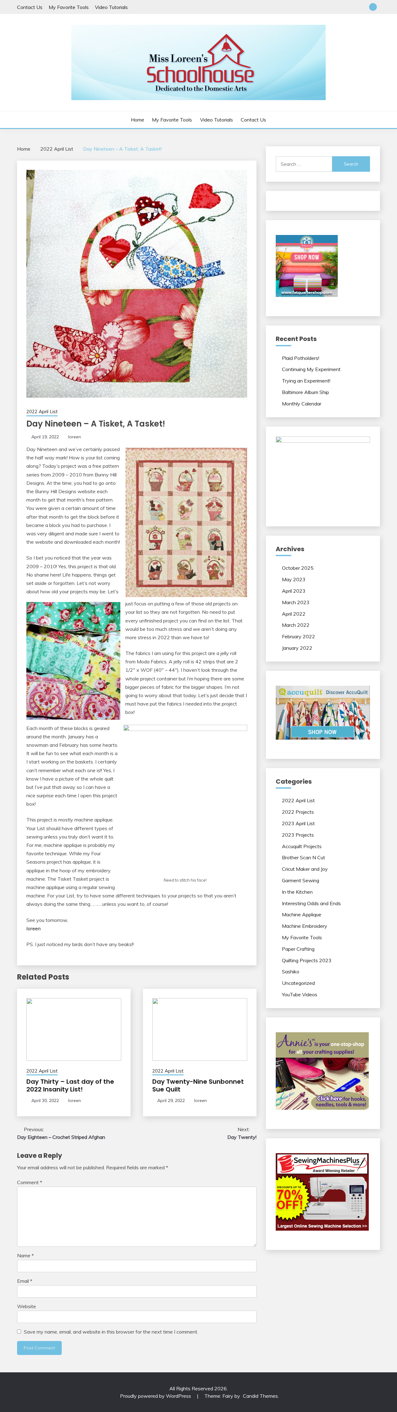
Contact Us (29, 7)
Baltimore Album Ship (305, 392)
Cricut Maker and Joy (305, 869)
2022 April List (42, 411)
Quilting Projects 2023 (307, 960)
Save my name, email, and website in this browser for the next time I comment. (111, 1332)
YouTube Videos (299, 994)
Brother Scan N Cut (303, 857)
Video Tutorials (111, 7)
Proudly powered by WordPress (156, 1396)
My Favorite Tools (69, 7)
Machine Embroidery (304, 926)
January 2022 (297, 648)
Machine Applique (301, 914)
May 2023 (294, 579)
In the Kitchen (297, 892)
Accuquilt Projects (302, 846)
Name (25, 1255)
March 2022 (296, 625)
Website (26, 1306)
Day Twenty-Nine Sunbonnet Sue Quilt (198, 1085)
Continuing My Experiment (311, 369)
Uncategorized (298, 983)
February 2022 (298, 636)
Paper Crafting (298, 949)
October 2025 (298, 568)
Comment (29, 1182)
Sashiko (290, 971)
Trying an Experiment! (306, 381)
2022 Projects (298, 812)
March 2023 (296, 602)
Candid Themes (260, 1396)
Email (24, 1281)
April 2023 (294, 591)
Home (137, 120)
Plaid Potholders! (300, 358)
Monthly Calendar (301, 404)
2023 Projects (298, 835)
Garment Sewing (300, 880)
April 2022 (294, 614)
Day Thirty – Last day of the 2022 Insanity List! (70, 1085)
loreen (74, 437)
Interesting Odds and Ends (311, 903)
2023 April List (298, 823)
